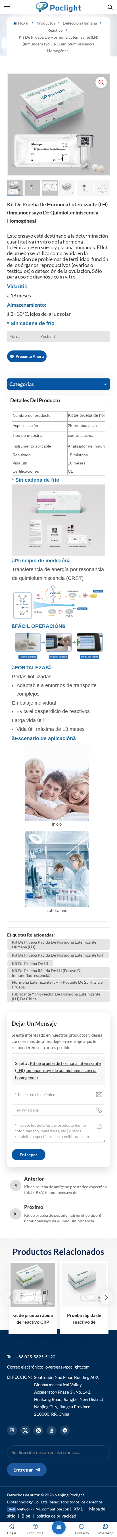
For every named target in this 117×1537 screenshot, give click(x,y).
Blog (26, 1515)
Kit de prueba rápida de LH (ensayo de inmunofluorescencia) (47, 973)
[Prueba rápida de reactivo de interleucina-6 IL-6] (84, 1285)
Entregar (23, 1469)
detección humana (80, 23)
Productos (46, 23)
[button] (106, 1297)
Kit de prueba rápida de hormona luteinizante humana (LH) (54, 944)
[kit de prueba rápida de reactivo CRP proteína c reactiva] (33, 1285)
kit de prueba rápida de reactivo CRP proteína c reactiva (32, 1318)
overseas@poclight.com (67, 1366)
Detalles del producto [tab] (35, 400)
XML (78, 1508)
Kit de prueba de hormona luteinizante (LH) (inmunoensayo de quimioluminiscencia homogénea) (58, 1070)
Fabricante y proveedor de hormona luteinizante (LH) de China (56, 996)
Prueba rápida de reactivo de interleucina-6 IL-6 (84, 1318)
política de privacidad (56, 1515)
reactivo (55, 30)
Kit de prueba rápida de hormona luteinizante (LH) (58, 955)
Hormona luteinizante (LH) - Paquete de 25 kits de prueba (57, 984)
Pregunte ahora (30, 356)
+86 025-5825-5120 (35, 1356)
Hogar (23, 23)
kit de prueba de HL (30, 963)
